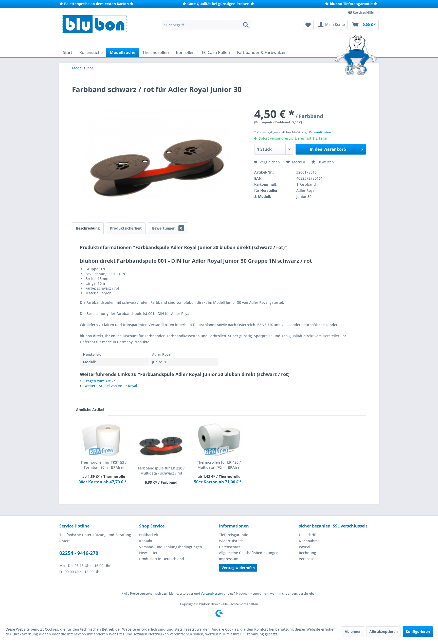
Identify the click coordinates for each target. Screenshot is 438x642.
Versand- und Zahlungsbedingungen (170, 546)
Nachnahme (309, 540)
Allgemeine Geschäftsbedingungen (249, 552)
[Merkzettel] (308, 25)
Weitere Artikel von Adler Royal (110, 385)
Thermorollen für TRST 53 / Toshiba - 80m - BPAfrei (103, 465)
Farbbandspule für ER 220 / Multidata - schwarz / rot (161, 471)
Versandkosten (212, 593)
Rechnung (307, 552)
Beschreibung (88, 228)
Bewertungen (167, 228)
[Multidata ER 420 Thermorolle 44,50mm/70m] (219, 439)
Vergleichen (269, 162)
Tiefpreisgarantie (233, 534)
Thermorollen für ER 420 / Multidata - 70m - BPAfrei (219, 465)
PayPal (304, 546)
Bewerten (325, 162)
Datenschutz (229, 546)
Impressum (228, 558)
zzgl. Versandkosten (316, 132)
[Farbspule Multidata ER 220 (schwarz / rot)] (161, 445)
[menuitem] (206, 25)
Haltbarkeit (148, 534)
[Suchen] (246, 25)
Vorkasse (306, 558)
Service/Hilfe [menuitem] (363, 12)
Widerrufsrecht (232, 540)
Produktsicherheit (126, 228)
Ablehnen (353, 631)
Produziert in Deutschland (161, 558)
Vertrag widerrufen (238, 567)
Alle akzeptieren (383, 631)
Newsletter (148, 552)
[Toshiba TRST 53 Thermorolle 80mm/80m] (104, 439)
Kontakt (145, 540)
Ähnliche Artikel (90, 409)
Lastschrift (308, 534)
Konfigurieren (418, 631)
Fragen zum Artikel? (100, 381)
